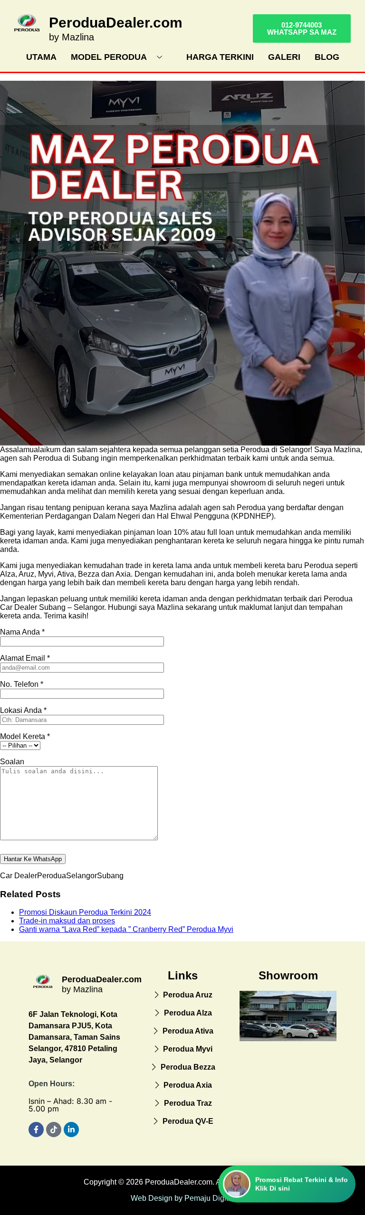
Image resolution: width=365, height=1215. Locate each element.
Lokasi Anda (23, 710)
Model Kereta (25, 736)
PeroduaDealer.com (115, 22)
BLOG (327, 57)
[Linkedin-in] (71, 1129)
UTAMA (41, 57)
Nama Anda (22, 632)
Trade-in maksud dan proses (67, 921)
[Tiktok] (53, 1129)
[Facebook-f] (36, 1129)
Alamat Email (25, 658)
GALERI (284, 57)
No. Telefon (21, 684)
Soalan (12, 762)
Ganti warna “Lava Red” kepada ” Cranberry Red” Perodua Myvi (126, 929)
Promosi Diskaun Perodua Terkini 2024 (85, 912)
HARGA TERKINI (220, 57)
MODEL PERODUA (109, 57)
